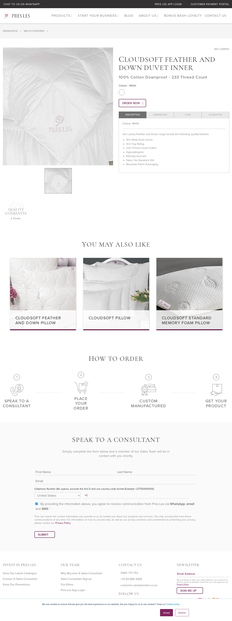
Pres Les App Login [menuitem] (73, 590)
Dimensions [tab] (160, 114)
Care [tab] (188, 114)
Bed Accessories (34, 31)
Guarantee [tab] (215, 114)
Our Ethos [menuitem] (67, 584)
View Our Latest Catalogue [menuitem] (20, 573)
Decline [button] (182, 612)
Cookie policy (172, 604)
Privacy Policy (183, 584)
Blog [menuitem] (128, 16)
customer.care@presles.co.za (139, 585)
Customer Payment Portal (210, 4)
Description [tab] (132, 114)
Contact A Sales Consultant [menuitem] (20, 579)
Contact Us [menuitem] (216, 16)
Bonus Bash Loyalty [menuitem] (183, 16)
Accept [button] (166, 612)
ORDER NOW (131, 103)
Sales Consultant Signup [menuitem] (76, 579)
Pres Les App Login (168, 4)
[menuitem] (62, 16)
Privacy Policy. (63, 523)
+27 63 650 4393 (131, 579)
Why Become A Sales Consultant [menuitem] (81, 573)
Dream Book (10, 31)
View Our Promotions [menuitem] (16, 584)
